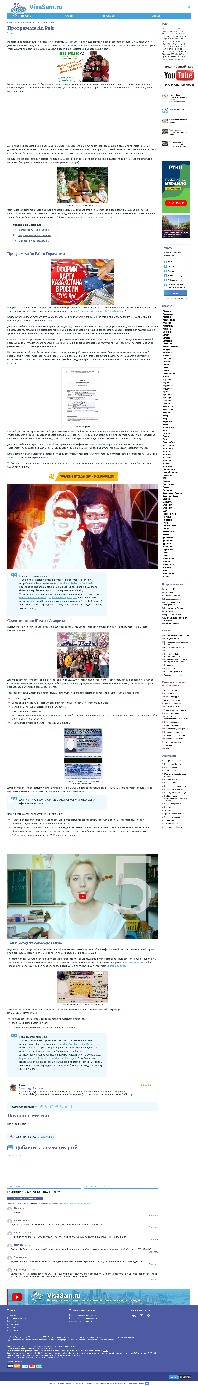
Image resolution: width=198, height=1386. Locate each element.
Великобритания (171, 347)
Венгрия (166, 350)
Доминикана (169, 373)
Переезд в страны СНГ (174, 789)
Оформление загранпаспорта (177, 710)
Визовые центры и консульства (172, 603)
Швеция (166, 561)
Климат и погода (171, 707)
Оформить (26, 16)
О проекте (11, 1315)
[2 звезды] (144, 1085)
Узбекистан (168, 532)
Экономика (169, 820)
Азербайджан (169, 320)
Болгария (167, 341)
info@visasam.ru (75, 1355)
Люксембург (169, 442)
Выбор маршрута (171, 697)
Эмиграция (169, 755)
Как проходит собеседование (34, 240)
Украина (167, 534)
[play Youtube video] (82, 526)
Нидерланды (169, 469)
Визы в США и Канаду (173, 608)
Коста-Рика (168, 427)
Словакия (167, 505)
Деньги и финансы (172, 700)
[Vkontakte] (36, 1106)
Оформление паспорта (174, 647)
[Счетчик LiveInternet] (8, 1377)
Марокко (167, 454)
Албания (167, 323)
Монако (166, 463)
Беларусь (167, 335)
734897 (105, 1351)
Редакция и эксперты (16, 1318)
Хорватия (167, 546)
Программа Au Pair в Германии (34, 229)
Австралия (168, 314)
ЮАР (165, 570)
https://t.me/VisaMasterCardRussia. (75, 583)
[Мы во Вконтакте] (134, 1315)
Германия (167, 358)
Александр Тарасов (31, 1088)
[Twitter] (41, 1106)
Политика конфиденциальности (83, 1318)
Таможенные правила (173, 675)
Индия (166, 382)
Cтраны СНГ (169, 589)
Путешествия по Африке (174, 735)
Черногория (168, 549)
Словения (167, 508)
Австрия (167, 317)
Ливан (166, 436)
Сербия (166, 499)
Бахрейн (167, 332)
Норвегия (167, 475)
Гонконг (166, 361)
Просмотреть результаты (176, 298)
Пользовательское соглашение (82, 1315)
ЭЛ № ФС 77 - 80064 (40, 1353)
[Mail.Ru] (51, 1106)
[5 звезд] (150, 1085)
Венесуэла (168, 352)
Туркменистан (169, 526)
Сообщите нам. (46, 1136)
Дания (166, 370)
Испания (167, 400)
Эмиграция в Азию (172, 824)
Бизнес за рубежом (172, 764)
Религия (167, 807)
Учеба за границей (172, 817)
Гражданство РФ (171, 639)
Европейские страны (173, 614)
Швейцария (168, 558)
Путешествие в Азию (173, 732)
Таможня (168, 745)
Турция (166, 529)
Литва (166, 439)
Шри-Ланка (168, 564)
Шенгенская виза (171, 623)
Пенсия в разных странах (175, 786)
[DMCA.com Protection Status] (180, 1377)
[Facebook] (71, 1106)
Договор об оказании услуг (81, 1321)
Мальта (166, 451)
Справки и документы (173, 672)
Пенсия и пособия (172, 651)
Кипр (165, 418)
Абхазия (167, 311)
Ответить (153, 1215)
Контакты (11, 1321)
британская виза (116, 966)
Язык (166, 749)
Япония (166, 576)
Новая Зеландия (171, 472)
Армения (167, 329)
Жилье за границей (172, 703)
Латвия (166, 433)
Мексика (167, 457)
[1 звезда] (141, 1085)
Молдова (167, 460)
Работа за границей (172, 804)
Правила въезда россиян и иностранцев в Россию (175, 661)
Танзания (167, 520)
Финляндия (168, 540)
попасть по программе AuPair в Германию (102, 311)
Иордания (167, 388)
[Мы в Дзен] (148, 1315)
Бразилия (167, 344)
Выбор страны (170, 767)
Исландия (167, 397)
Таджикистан (169, 514)
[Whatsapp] (66, 1106)
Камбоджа (168, 409)
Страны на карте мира (173, 742)
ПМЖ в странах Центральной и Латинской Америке (175, 798)
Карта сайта (12, 1330)
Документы (169, 611)
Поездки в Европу (172, 713)
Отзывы (156, 16)
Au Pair (69, 41)
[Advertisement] (83, 119)
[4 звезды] (148, 1085)
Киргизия (167, 421)
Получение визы (172, 584)
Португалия (168, 484)
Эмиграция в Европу (173, 827)
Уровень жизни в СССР (174, 814)
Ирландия (167, 394)
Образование (170, 783)
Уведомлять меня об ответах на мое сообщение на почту (35, 1192)
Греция (166, 364)
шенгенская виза (132, 962)
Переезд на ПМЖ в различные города (172, 655)
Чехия (166, 552)
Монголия (167, 466)
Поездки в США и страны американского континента (176, 717)
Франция (167, 543)
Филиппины (168, 537)
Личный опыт (170, 771)
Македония (168, 445)
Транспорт (168, 810)
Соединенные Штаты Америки (34, 235)
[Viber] (61, 1106)
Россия (166, 487)
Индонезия (168, 385)
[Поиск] (189, 7)
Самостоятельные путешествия (173, 684)
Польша (166, 481)
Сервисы (68, 16)
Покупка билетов (171, 722)
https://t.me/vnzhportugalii (63, 597)
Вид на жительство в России (176, 635)
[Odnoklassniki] (46, 1106)
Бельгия (166, 338)
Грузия (166, 367)
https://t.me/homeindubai (32, 597)
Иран (165, 391)
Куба (165, 430)
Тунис (165, 523)
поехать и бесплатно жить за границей (97, 217)
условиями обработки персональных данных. (76, 1203)
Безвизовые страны (172, 599)
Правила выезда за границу (176, 729)
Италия (166, 403)
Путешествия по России (174, 739)
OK (147, 1383)
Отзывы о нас (13, 1324)
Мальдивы (168, 448)
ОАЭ (165, 478)
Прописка (168, 665)
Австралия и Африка (173, 761)
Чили (165, 555)
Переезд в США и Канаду (175, 793)
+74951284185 (69, 1346)
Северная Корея (170, 496)
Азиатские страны (172, 592)
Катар (165, 415)
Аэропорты (169, 693)
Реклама (11, 1327)
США (165, 511)
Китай (165, 424)
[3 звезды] (146, 1085)
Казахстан (168, 406)
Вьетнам (167, 355)
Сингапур (167, 502)
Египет (166, 376)
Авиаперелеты (170, 690)
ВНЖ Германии (97, 444)
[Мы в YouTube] (141, 1315)
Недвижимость (170, 779)
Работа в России (171, 668)
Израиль (167, 379)
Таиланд (167, 517)
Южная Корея (169, 573)
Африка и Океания (172, 596)
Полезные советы (171, 725)
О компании (109, 16)
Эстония (167, 567)
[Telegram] (56, 1106)
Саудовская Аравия (172, 493)
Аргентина (168, 326)
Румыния (167, 490)
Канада (166, 412)
